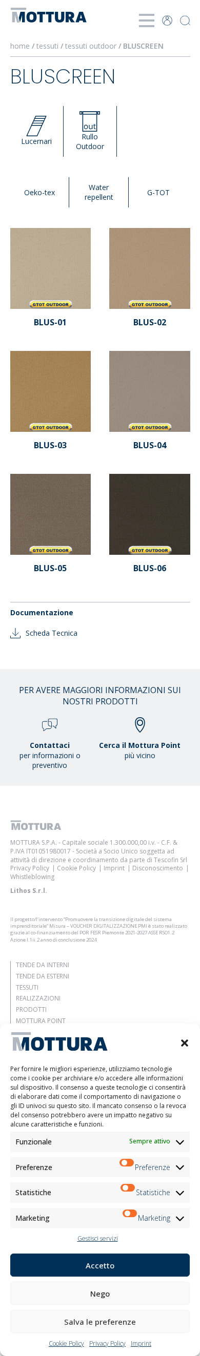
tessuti (47, 46)
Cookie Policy (66, 1343)
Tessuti (27, 987)
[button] (184, 1043)
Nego (100, 1293)
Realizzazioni (38, 998)
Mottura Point (41, 1020)
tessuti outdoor (90, 46)
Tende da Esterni (42, 976)
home (20, 46)
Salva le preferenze (100, 1322)
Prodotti (31, 1009)
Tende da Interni (42, 965)
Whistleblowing (32, 876)
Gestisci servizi (97, 1238)
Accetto (100, 1265)
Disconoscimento (157, 868)
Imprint (141, 1343)
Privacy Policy (107, 1343)
